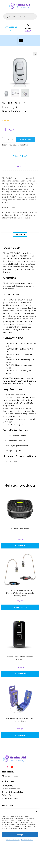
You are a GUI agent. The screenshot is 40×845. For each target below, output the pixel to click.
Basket (28, 28)
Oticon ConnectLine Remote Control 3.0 (20, 658)
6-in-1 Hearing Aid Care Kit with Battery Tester (20, 719)
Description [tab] (20, 234)
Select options (21, 607)
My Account (11, 27)
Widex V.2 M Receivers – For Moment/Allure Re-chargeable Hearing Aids (20, 593)
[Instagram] (7, 767)
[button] (37, 812)
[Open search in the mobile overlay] (20, 16)
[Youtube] (12, 767)
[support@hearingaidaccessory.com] (3, 776)
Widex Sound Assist (20, 529)
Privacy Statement (27, 840)
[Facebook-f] (3, 767)
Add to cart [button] (21, 545)
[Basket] (28, 24)
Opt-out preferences (13, 840)
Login (10, 30)
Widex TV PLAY (20, 156)
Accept (20, 835)
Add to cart (25, 140)
